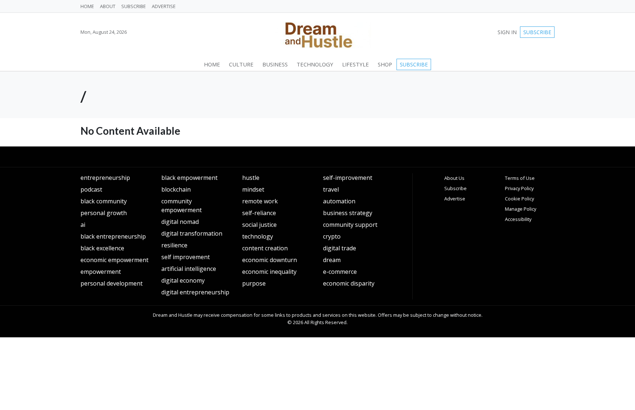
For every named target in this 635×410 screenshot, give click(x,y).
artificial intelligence (188, 269)
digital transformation (191, 233)
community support (350, 225)
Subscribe (133, 6)
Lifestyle (355, 64)
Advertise (164, 6)
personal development (111, 283)
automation (339, 201)
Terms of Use (520, 178)
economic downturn (269, 260)
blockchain (176, 189)
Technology (315, 64)
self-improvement (347, 178)
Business (275, 64)
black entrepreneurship (113, 236)
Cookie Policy (519, 198)
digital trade (339, 248)
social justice (259, 225)
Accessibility (518, 219)
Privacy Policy (519, 188)
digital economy (183, 280)
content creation (265, 248)
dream (332, 260)
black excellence (102, 248)
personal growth (103, 213)
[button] (80, 65)
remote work (260, 201)
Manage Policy (520, 209)
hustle (250, 178)
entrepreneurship (105, 178)
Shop (385, 64)
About (107, 6)
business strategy (347, 213)
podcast (91, 189)
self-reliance (259, 213)
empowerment (100, 272)
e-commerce (340, 272)
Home (87, 6)
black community (103, 201)
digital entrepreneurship (195, 292)
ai (82, 225)
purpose (254, 283)
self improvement (185, 257)
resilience (174, 245)
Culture (241, 64)
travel (331, 189)
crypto (332, 236)
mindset (253, 189)
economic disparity (348, 283)
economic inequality (269, 272)
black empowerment (189, 178)
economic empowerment (114, 260)
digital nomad (180, 222)
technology (257, 236)
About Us (454, 178)
